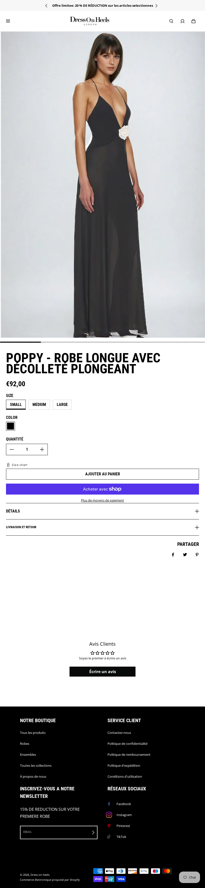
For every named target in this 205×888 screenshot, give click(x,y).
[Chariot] (193, 21)
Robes (24, 743)
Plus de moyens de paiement (102, 500)
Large (62, 404)
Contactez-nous (119, 732)
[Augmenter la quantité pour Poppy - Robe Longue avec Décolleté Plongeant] (42, 449)
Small (16, 404)
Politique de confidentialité (128, 743)
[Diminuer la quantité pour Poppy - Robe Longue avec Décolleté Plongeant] (11, 449)
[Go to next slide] (157, 5)
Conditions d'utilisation (125, 776)
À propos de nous (33, 776)
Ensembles (28, 754)
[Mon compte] (182, 21)
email (27, 832)
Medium (39, 404)
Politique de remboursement (129, 754)
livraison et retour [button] (21, 527)
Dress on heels (40, 875)
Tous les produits (33, 732)
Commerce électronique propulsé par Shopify (50, 880)
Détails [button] (13, 511)
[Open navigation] (11, 21)
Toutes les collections (36, 765)
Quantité (14, 439)
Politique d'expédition (124, 765)
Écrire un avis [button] (102, 671)
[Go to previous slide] (47, 5)
